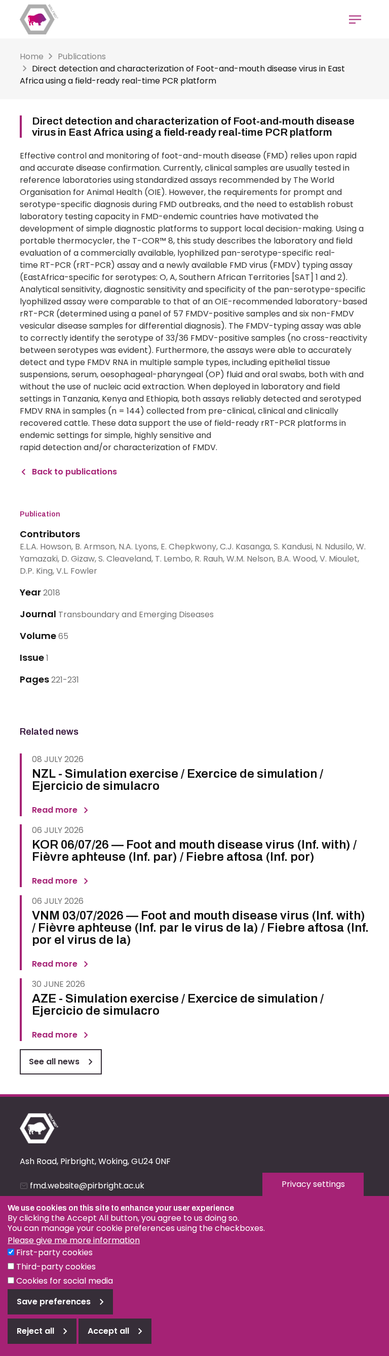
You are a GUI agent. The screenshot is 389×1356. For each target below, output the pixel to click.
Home (32, 56)
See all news (54, 1061)
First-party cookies (54, 1252)
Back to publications (74, 471)
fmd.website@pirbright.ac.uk (87, 1185)
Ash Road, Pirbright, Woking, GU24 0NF (95, 1161)
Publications (82, 56)
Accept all (108, 1331)
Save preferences (54, 1301)
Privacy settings (313, 1184)
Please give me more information (74, 1240)
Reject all (35, 1331)
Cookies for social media (64, 1281)
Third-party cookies (56, 1266)
